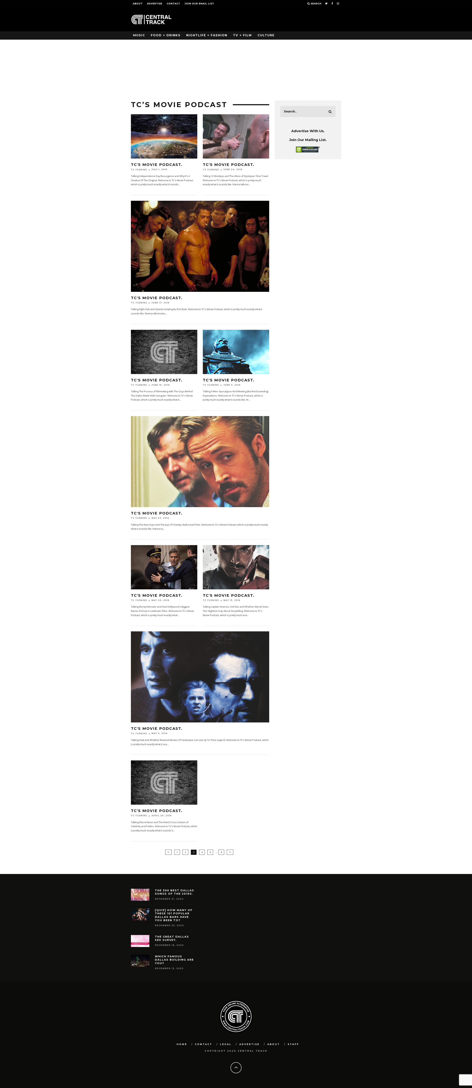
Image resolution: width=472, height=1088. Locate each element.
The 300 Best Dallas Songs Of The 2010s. (174, 892)
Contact (173, 3)
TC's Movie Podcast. (157, 164)
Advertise (154, 3)
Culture (266, 35)
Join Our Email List (199, 3)
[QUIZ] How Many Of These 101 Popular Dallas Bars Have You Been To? (173, 915)
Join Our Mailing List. (308, 140)
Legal (226, 1044)
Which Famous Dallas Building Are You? (174, 960)
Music (139, 35)
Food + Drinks (166, 35)
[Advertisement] (236, 67)
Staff (293, 1044)
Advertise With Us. (308, 131)
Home (182, 1044)
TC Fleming (139, 169)
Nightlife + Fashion (206, 35)
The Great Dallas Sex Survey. (172, 938)
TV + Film (242, 35)
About (138, 3)
